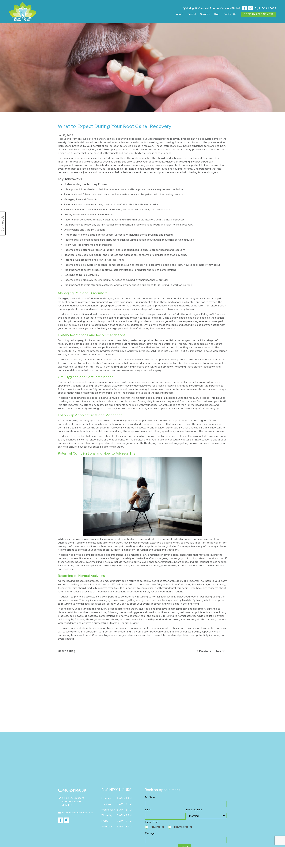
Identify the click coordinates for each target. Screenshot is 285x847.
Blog (216, 14)
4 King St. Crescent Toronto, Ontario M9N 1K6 (213, 8)
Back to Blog (66, 651)
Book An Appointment (258, 14)
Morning (194, 815)
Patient (192, 14)
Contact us (230, 14)
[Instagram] (250, 8)
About (179, 14)
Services (205, 14)
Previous (204, 651)
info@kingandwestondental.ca (77, 812)
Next (219, 651)
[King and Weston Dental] (22, 11)
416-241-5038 (267, 8)
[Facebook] (244, 8)
